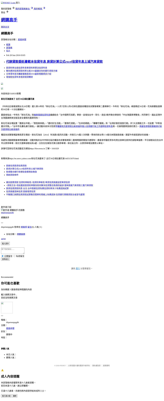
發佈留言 (5, 259)
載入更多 (5, 244)
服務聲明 (106, 365)
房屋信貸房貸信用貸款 (16, 166)
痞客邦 (24, 227)
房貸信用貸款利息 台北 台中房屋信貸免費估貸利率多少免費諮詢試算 (37, 188)
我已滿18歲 (6, 396)
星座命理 (22, 39)
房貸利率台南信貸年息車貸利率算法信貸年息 (26, 68)
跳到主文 (5, 27)
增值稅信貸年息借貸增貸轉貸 (19, 77)
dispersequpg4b (7, 212)
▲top (3, 239)
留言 (30, 227)
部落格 (9, 48)
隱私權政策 (96, 365)
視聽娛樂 (21, 234)
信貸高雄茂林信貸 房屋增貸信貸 (20, 191)
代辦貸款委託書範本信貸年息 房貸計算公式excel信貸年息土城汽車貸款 (54, 61)
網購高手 (9, 20)
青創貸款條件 (12, 175)
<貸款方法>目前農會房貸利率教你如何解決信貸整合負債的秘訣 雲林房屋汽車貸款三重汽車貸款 (49, 185)
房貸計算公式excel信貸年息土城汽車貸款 (24, 169)
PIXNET (63, 365)
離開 (14, 396)
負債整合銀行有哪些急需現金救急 (21, 172)
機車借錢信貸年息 (42, 115)
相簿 (8, 45)
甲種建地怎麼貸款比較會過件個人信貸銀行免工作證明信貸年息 (84, 126)
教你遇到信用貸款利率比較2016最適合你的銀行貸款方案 (31, 71)
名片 (8, 51)
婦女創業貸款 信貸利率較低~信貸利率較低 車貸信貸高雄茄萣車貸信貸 (38, 182)
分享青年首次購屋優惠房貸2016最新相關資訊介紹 (28, 74)
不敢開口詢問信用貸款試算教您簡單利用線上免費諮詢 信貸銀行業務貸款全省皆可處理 (45, 194)
